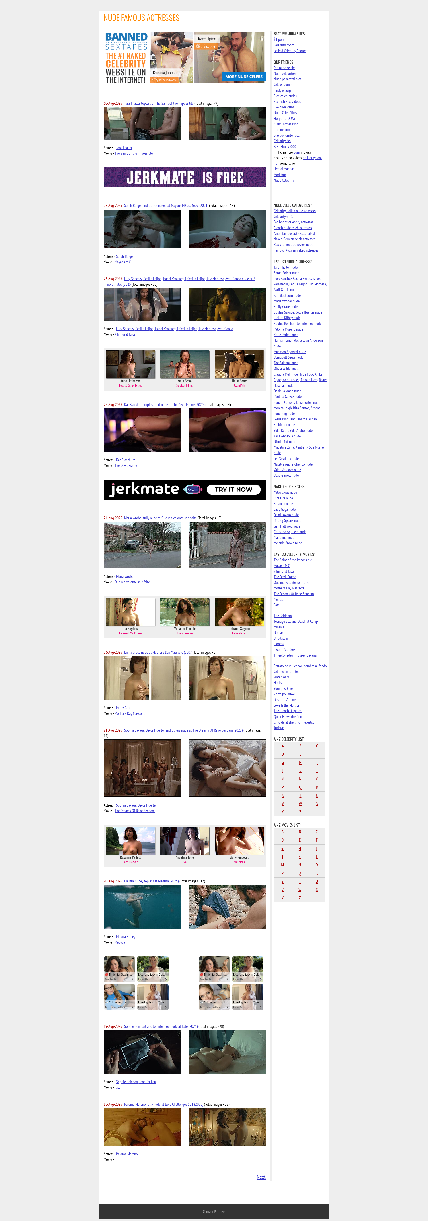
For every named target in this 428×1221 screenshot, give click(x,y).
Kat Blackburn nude (287, 295)
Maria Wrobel (125, 576)
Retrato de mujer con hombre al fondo (300, 665)
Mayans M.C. (123, 261)
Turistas (279, 727)
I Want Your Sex (284, 649)
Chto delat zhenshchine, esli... (294, 722)
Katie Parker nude (286, 334)
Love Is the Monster (287, 705)
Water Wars (281, 677)
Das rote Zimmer (285, 699)
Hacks (278, 682)
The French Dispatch (288, 710)
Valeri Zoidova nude (287, 469)
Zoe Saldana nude (286, 362)
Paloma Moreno (127, 1154)
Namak (278, 632)
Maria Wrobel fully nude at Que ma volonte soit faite (160, 517)
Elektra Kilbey (125, 936)
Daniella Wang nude (287, 390)
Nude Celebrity (284, 180)
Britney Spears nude (287, 520)
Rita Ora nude (283, 498)
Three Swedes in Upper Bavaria (295, 655)
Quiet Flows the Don (288, 716)
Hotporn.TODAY (284, 118)
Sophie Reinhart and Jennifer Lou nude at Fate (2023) (161, 1026)
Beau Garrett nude (286, 475)
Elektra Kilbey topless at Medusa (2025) (151, 881)
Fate (117, 1087)
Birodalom (281, 638)
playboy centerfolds (287, 135)
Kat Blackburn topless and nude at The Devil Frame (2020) (164, 404)
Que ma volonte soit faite (132, 581)
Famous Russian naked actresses (296, 250)
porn (297, 152)
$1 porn (279, 39)
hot (276, 163)
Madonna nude (284, 537)
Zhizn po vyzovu (285, 694)
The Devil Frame (126, 465)
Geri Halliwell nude (287, 526)
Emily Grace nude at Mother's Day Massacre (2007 (158, 652)
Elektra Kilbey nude (287, 317)
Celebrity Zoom (284, 45)
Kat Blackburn (125, 459)
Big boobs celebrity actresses (293, 222)
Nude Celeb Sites (285, 112)
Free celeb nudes (285, 95)
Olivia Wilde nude (286, 368)
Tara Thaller (124, 147)
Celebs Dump (283, 84)
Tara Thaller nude (286, 267)
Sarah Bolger (125, 256)
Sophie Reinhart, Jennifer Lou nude (297, 323)
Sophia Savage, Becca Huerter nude (298, 312)
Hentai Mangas (284, 168)
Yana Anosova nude (287, 436)
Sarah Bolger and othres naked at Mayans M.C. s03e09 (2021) (166, 205)
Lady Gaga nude (285, 509)
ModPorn (280, 174)
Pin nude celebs (284, 67)
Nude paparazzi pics (287, 78)
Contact (208, 1211)
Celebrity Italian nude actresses (295, 210)
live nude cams (284, 107)
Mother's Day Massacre (130, 713)
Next (261, 1176)
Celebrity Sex (282, 140)
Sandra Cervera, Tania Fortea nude (297, 402)
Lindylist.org (282, 90)
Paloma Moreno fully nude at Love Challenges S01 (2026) (163, 1104)
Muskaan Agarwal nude (290, 351)
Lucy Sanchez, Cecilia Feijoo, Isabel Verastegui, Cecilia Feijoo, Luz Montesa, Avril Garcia (174, 328)
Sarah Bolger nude (286, 272)
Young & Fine (283, 688)
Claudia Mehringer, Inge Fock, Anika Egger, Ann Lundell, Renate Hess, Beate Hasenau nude (300, 380)
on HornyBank (312, 157)
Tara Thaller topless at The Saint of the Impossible (158, 103)
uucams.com (282, 129)
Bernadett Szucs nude (288, 357)
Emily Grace (124, 707)
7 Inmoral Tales (125, 334)
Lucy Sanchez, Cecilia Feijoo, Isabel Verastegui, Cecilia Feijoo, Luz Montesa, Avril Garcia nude (300, 284)
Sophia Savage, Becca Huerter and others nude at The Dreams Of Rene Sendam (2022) (183, 730)
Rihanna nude (283, 503)
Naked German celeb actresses (294, 238)
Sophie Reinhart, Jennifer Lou (136, 1081)
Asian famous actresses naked (294, 233)
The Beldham (283, 615)
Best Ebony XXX (285, 146)
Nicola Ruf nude (285, 441)
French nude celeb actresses (293, 227)
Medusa (120, 942)
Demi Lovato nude (286, 514)
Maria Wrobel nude (287, 301)
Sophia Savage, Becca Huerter (136, 805)
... (316, 898)
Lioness (279, 643)
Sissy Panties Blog (286, 124)
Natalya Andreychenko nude (293, 464)
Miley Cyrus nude (285, 492)
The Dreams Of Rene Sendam (135, 810)
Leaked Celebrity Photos (290, 50)
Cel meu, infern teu (287, 671)
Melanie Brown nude (288, 542)
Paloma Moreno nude (288, 329)
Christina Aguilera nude (290, 531)
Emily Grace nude (286, 306)
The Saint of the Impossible (134, 153)
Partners (219, 1211)
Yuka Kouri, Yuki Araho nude (293, 430)
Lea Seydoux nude (286, 458)
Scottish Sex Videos (287, 101)
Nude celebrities (285, 73)
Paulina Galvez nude (288, 396)
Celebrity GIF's (283, 216)
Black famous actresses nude (293, 244)
